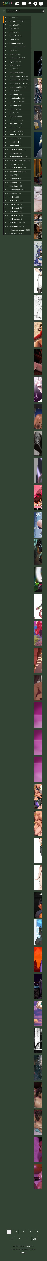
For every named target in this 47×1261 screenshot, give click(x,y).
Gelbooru (27, 1246)
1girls (12, 25)
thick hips (13, 215)
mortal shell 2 (15, 146)
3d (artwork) (14, 21)
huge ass (13, 116)
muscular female (16, 157)
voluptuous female (17, 230)
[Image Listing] (17, 5)
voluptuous (14, 226)
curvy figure (14, 102)
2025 (12, 29)
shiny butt (13, 193)
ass (11, 50)
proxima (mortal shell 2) (19, 160)
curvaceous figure (17, 83)
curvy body (14, 94)
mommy (13, 138)
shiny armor (14, 179)
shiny (12, 175)
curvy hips (14, 105)
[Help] (41, 5)
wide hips (13, 234)
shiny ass (13, 182)
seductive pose (15, 171)
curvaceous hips (16, 87)
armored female (16, 47)
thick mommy (15, 219)
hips (11, 113)
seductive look (15, 168)
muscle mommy (16, 149)
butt (11, 69)
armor (12, 40)
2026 (12, 32)
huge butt (13, 120)
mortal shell (14, 142)
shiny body (14, 186)
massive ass (14, 131)
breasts (12, 65)
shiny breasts (15, 190)
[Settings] (35, 5)
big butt (12, 61)
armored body (15, 43)
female (12, 109)
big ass (12, 54)
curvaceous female (17, 80)
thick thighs (14, 223)
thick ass (13, 204)
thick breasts (15, 208)
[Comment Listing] (24, 5)
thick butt (13, 212)
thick (11, 197)
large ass (13, 124)
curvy (12, 91)
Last (34, 1239)
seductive (13, 164)
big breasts (14, 58)
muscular (13, 153)
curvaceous (14, 72)
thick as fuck (14, 201)
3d (11, 18)
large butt (13, 127)
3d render (13, 36)
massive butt (15, 135)
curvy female (15, 98)
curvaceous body (16, 76)
